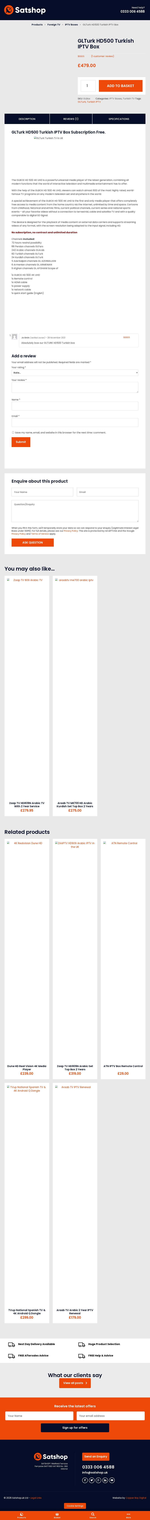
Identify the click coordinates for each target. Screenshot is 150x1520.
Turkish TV (129, 98)
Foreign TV (53, 24)
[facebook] (85, 1480)
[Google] (98, 1480)
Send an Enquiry (95, 1457)
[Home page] (25, 10)
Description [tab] (27, 119)
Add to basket (120, 85)
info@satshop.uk (95, 1472)
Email (15, 416)
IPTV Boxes (71, 24)
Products (37, 24)
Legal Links (36, 1497)
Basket (57, 1517)
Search (93, 1517)
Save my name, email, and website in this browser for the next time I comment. (60, 432)
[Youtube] (112, 1480)
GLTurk (82, 102)
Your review (19, 380)
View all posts (73, 1383)
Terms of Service (40, 533)
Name (16, 399)
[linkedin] (105, 1480)
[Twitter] (91, 1480)
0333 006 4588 (133, 11)
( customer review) (102, 56)
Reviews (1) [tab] (71, 119)
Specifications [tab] (119, 119)
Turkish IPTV (94, 102)
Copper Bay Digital (136, 1497)
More (128, 1517)
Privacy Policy (71, 530)
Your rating (19, 367)
